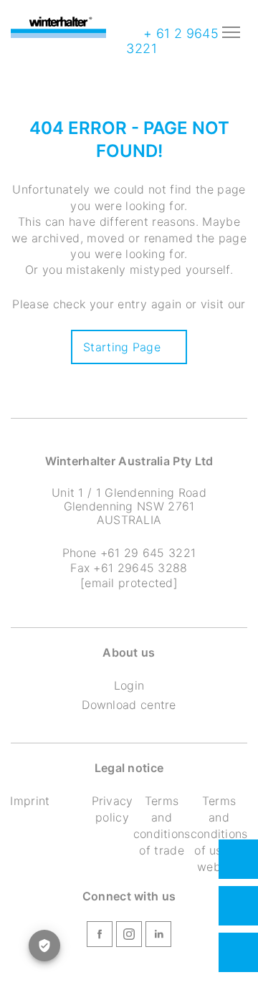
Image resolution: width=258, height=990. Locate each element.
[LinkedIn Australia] (158, 936)
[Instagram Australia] (129, 936)
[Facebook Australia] (100, 936)
